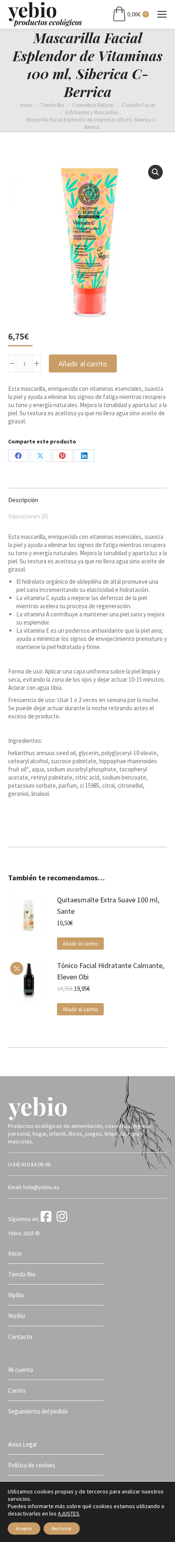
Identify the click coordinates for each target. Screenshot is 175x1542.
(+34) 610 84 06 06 (29, 1164)
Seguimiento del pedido (38, 1411)
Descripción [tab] (23, 500)
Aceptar (24, 1528)
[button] (155, 172)
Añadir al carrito (83, 363)
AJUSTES (68, 1513)
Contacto (20, 1336)
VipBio (16, 1295)
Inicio (15, 1253)
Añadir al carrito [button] (80, 943)
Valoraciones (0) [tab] (28, 516)
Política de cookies (31, 1465)
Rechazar (62, 1528)
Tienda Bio (21, 1274)
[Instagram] (63, 1219)
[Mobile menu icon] (162, 14)
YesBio (16, 1316)
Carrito (17, 1390)
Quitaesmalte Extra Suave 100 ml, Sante (108, 905)
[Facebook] (48, 1219)
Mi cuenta (20, 1370)
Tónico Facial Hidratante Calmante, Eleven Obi (110, 971)
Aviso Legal (22, 1444)
